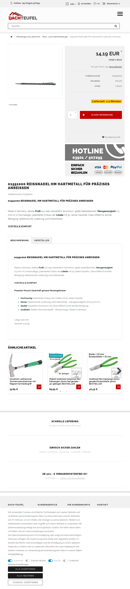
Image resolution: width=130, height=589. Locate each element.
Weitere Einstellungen (18, 564)
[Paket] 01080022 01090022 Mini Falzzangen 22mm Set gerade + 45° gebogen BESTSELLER (65, 381)
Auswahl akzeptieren (25, 582)
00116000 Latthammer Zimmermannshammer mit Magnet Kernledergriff (23, 381)
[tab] (20, 240)
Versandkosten (115, 67)
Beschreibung (19, 240)
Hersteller (41, 240)
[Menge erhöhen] (75, 113)
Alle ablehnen (25, 576)
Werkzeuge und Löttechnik (28, 37)
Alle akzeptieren (25, 569)
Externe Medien (38, 560)
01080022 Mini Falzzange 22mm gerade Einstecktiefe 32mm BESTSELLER (104, 381)
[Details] (39, 386)
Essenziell (18, 560)
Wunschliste (112, 137)
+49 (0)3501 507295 (31, 3)
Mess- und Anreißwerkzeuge (54, 37)
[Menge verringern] (75, 117)
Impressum (69, 546)
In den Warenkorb (102, 115)
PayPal (57, 560)
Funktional (73, 560)
